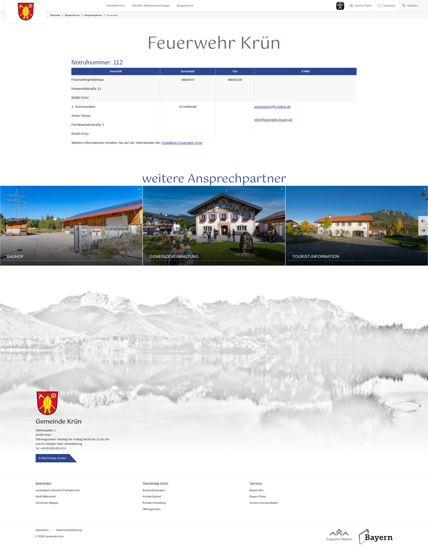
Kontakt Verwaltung (154, 502)
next (423, 230)
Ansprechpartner (93, 15)
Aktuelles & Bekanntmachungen (151, 5)
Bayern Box (256, 490)
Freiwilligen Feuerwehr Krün (181, 143)
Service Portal (363, 5)
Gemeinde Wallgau (47, 502)
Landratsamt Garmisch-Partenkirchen (58, 490)
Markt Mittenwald (46, 496)
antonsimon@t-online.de (272, 106)
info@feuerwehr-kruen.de (273, 120)
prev (423, 221)
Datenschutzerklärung (69, 530)
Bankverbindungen (154, 490)
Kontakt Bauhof (152, 496)
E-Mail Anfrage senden (52, 458)
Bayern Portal (258, 496)
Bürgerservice (185, 5)
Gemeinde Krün (115, 5)
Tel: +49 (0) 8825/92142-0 (51, 448)
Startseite (55, 15)
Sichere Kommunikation (264, 502)
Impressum (41, 530)
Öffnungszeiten (151, 509)
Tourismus (389, 5)
